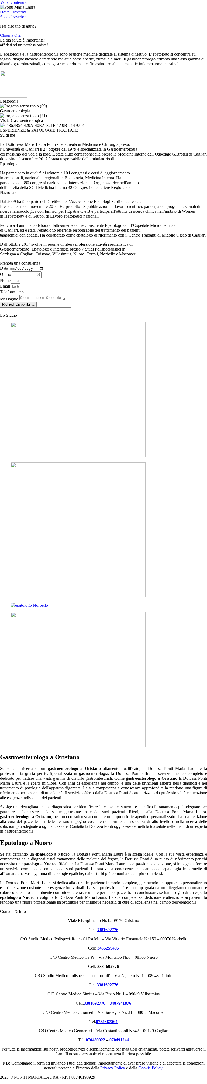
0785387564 (107, 1021)
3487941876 (120, 1003)
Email (5, 286)
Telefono (8, 291)
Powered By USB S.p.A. (178, 1077)
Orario (6, 274)
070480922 (95, 1040)
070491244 (119, 1040)
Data (4, 268)
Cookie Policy (150, 1068)
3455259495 (108, 948)
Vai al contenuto (13, 2)
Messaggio (9, 299)
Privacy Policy (112, 1068)
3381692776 (107, 984)
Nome (6, 280)
